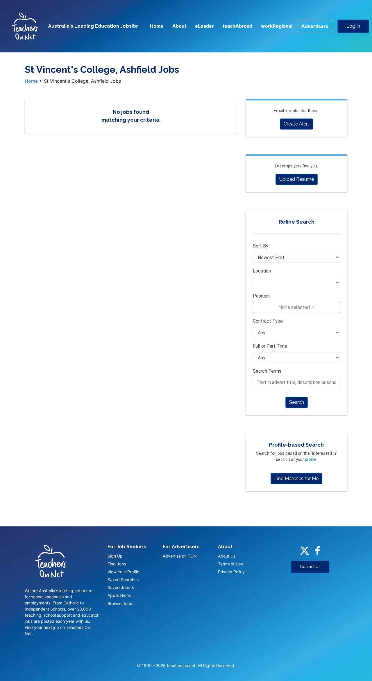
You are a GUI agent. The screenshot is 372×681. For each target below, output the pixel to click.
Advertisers (314, 26)
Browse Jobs (120, 603)
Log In (353, 26)
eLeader (204, 26)
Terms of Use (230, 563)
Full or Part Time (270, 346)
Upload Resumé (296, 179)
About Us (226, 555)
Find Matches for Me (296, 478)
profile (310, 459)
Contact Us (310, 566)
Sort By (260, 246)
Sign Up (115, 555)
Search (296, 402)
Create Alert (296, 124)
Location (262, 271)
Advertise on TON (180, 555)
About (179, 26)
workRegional (276, 26)
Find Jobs (117, 563)
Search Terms (267, 371)
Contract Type (268, 321)
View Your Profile (123, 571)
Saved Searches (123, 579)
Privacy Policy (231, 571)
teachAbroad (237, 26)
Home (157, 26)
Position (261, 296)
